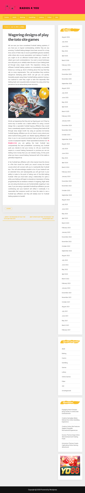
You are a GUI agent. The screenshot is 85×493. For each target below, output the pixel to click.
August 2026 (66, 37)
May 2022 (65, 269)
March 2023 (65, 223)
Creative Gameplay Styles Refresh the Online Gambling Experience (70, 420)
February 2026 (66, 65)
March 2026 (65, 60)
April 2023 (65, 218)
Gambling (32, 17)
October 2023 (66, 190)
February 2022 (66, 283)
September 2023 (67, 195)
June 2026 (65, 46)
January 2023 (66, 232)
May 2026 (65, 51)
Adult (14, 17)
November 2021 (66, 297)
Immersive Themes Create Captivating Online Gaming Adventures (70, 445)
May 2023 (65, 213)
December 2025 (67, 74)
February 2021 (66, 330)
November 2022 (66, 241)
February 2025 (66, 116)
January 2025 (66, 121)
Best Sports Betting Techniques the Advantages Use (42, 217)
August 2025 (66, 88)
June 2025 (65, 97)
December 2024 (67, 125)
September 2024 (67, 139)
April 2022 (65, 274)
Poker (50, 17)
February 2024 (66, 172)
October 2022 (66, 246)
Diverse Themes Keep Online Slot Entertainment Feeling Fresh (71, 437)
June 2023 (65, 209)
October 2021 (66, 302)
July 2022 (65, 260)
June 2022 (65, 265)
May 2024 (65, 158)
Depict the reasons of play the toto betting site (14, 217)
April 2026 (65, 56)
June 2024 (65, 153)
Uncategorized (66, 390)
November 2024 (66, 130)
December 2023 (67, 181)
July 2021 (65, 311)
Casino (6, 17)
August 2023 (66, 200)
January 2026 (66, 69)
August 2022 (66, 255)
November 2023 (66, 186)
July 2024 (65, 148)
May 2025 (65, 102)
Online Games (66, 377)
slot (56, 17)
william (22, 27)
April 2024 (65, 162)
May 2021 (65, 320)
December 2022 (67, 237)
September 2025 (67, 83)
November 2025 (66, 79)
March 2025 (65, 111)
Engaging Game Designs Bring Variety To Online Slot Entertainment (70, 411)
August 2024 (66, 144)
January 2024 (66, 176)
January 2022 (66, 288)
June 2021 (65, 316)
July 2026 (65, 42)
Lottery (41, 17)
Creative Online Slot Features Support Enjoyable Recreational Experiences (71, 428)
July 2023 (65, 204)
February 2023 (66, 227)
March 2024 (65, 167)
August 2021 (66, 306)
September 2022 (67, 251)
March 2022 (65, 279)
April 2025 (65, 107)
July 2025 (65, 93)
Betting (22, 17)
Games (64, 367)
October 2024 (66, 135)
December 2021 (67, 293)
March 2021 (65, 325)
